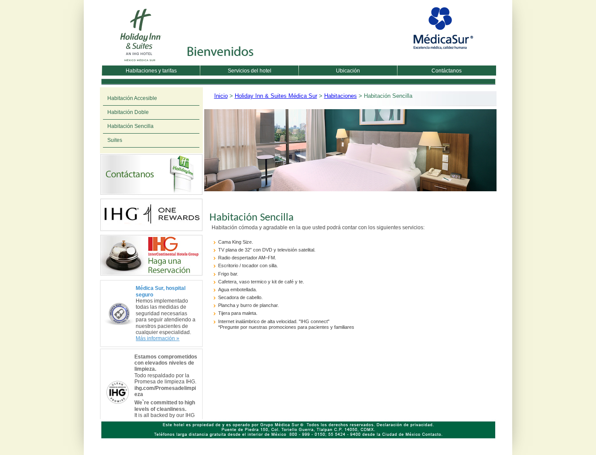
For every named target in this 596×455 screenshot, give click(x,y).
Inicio (221, 96)
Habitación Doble (128, 112)
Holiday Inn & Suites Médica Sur (276, 96)
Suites (114, 140)
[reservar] (151, 275)
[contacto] (151, 195)
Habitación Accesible (132, 98)
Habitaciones (340, 96)
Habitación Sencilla (130, 126)
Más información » (157, 338)
